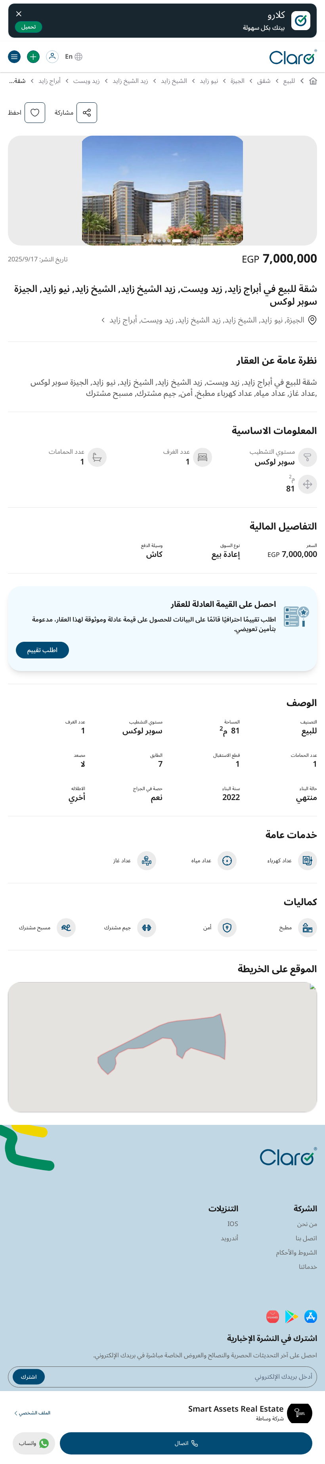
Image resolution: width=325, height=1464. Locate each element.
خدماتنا (308, 1267)
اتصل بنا (306, 1238)
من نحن (307, 1224)
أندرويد (229, 1238)
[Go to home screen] (291, 56)
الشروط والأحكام (296, 1252)
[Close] (19, 12)
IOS (233, 1224)
